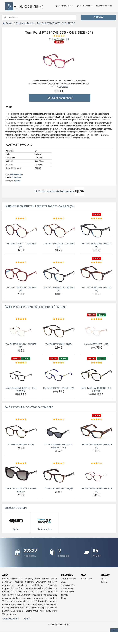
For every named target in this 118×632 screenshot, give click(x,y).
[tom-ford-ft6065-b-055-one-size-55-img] (96, 274)
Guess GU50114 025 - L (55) (96, 344)
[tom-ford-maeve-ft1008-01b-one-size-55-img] (21, 475)
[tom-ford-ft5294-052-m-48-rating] (59, 319)
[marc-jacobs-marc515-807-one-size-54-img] (96, 375)
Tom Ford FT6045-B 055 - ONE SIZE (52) (96, 446)
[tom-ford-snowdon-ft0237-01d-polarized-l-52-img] (59, 431)
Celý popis (63, 86)
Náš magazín (86, 579)
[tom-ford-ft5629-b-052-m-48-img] (59, 475)
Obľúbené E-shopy (16, 507)
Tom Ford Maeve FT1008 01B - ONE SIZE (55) (21, 490)
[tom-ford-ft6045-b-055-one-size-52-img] (96, 431)
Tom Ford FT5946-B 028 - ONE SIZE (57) (21, 345)
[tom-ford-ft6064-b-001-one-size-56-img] (96, 230)
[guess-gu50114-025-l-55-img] (96, 331)
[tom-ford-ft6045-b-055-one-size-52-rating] (96, 419)
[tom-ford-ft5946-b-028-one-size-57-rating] (21, 319)
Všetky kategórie (105, 6)
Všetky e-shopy (67, 592)
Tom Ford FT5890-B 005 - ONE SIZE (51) (58, 289)
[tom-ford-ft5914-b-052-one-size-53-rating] (59, 218)
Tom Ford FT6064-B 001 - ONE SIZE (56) (96, 245)
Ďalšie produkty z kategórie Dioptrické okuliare (36, 306)
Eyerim (17, 180)
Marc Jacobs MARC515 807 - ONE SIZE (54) (96, 389)
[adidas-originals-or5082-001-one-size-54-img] (21, 375)
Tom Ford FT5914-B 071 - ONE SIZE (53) (21, 245)
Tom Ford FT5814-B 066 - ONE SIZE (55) (21, 289)
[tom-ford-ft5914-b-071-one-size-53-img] (21, 230)
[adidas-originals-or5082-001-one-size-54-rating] (21, 362)
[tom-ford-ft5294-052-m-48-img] (59, 331)
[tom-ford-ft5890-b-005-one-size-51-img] (59, 274)
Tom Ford (17, 177)
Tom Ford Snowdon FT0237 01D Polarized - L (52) (59, 446)
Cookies (104, 582)
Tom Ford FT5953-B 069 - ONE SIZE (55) (96, 490)
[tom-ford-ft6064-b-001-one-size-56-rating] (96, 218)
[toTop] (114, 630)
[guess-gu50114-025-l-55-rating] (96, 319)
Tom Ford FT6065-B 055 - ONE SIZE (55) (96, 289)
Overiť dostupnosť (62, 97)
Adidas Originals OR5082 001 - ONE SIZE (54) (21, 389)
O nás (103, 579)
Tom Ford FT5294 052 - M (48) (59, 344)
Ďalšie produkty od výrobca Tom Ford (29, 407)
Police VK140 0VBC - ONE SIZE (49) (58, 388)
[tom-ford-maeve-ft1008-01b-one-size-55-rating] (21, 463)
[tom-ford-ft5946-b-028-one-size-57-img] (21, 331)
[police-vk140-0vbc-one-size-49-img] (59, 375)
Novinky (64, 595)
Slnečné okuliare (85, 6)
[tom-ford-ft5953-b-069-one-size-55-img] (96, 475)
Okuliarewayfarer (10, 618)
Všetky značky (67, 588)
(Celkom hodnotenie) (59, 39)
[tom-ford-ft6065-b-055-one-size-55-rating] (96, 262)
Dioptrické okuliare (65, 6)
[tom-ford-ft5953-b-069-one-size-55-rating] (96, 463)
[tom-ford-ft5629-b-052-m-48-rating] (59, 463)
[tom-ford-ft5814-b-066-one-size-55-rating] (21, 262)
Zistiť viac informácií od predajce (56, 191)
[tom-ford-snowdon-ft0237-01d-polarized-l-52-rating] (59, 419)
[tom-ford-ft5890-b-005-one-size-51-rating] (59, 262)
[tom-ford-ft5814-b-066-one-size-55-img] (21, 274)
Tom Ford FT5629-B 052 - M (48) (59, 488)
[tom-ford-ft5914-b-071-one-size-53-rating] (21, 218)
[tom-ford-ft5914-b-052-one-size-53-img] (59, 230)
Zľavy (63, 598)
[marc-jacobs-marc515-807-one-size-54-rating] (96, 362)
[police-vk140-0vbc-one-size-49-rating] (59, 362)
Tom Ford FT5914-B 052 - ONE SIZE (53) (58, 245)
